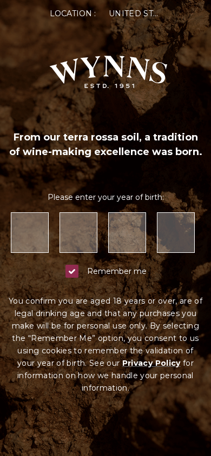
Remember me (117, 271)
